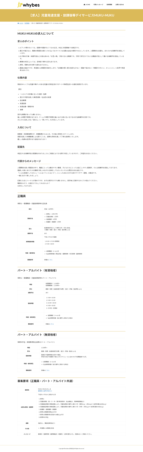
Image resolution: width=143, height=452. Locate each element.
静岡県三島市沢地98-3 (45, 391)
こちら (50, 260)
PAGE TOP (137, 436)
